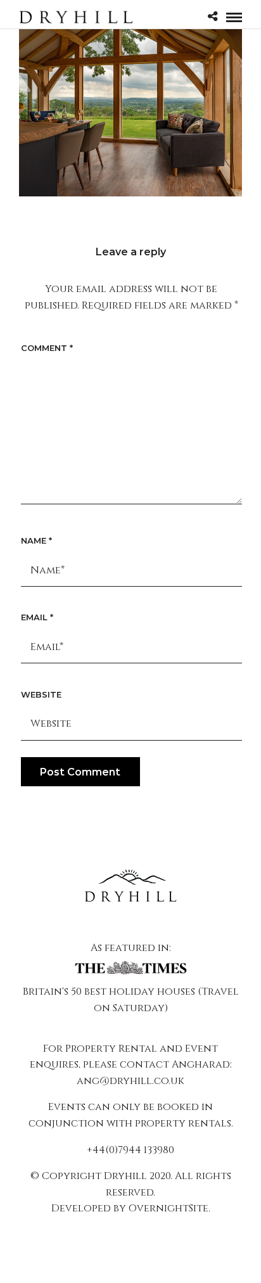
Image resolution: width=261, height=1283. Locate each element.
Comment (47, 348)
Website (41, 694)
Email (37, 617)
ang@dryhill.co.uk (130, 1081)
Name (36, 540)
